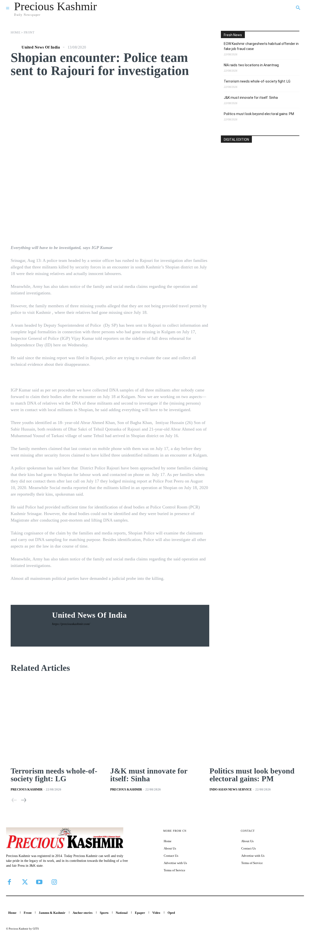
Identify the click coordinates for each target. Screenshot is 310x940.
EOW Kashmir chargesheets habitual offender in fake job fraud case (261, 46)
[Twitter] (24, 882)
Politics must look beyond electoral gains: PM (259, 114)
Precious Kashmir (26, 789)
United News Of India (41, 47)
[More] (191, 215)
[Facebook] (9, 882)
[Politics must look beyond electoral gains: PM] (254, 720)
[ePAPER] (260, 177)
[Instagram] (54, 882)
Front (29, 32)
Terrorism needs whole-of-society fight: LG (257, 81)
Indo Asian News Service (230, 789)
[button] (298, 8)
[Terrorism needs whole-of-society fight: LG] (56, 720)
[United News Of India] (15, 47)
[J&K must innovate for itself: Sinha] (155, 720)
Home (15, 32)
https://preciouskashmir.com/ (71, 624)
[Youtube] (39, 882)
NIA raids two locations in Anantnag (251, 65)
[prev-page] (14, 800)
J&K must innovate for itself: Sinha (251, 98)
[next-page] (23, 800)
